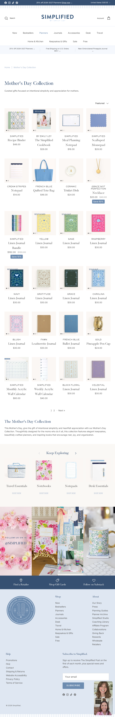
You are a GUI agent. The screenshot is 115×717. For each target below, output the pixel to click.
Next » (61, 410)
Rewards (96, 637)
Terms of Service (14, 683)
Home (7, 67)
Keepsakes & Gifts (58, 41)
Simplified (17, 705)
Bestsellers (28, 33)
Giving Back (98, 633)
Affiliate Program (100, 625)
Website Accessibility (16, 675)
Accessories (74, 33)
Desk (88, 33)
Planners (43, 33)
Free (85, 41)
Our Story (97, 603)
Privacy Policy (13, 679)
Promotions (11, 660)
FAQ (8, 664)
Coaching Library (100, 621)
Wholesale (97, 640)
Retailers (96, 644)
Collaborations (99, 629)
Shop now (66, 2)
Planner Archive (100, 614)
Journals (58, 33)
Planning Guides (100, 610)
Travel (100, 33)
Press (95, 606)
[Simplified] (57, 18)
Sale (75, 41)
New (14, 33)
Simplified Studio (100, 618)
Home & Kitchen (35, 41)
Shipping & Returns (15, 671)
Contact (10, 667)
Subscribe (73, 686)
